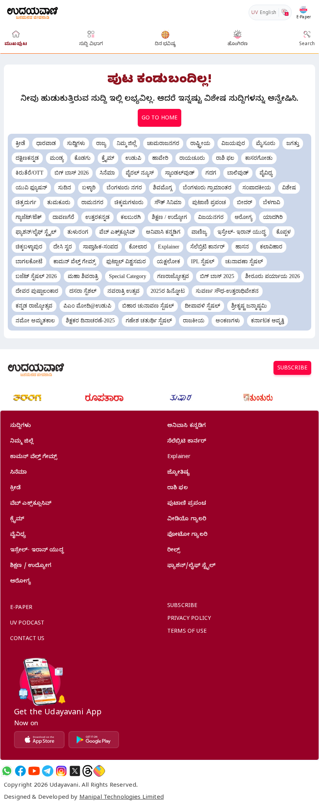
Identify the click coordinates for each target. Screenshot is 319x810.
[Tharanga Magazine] (27, 397)
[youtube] (34, 771)
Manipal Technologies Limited (121, 798)
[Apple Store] (39, 739)
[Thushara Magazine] (180, 397)
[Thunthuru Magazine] (257, 397)
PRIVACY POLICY (189, 619)
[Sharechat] (99, 771)
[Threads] (87, 771)
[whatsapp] (7, 771)
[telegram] (47, 771)
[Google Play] (94, 739)
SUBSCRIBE (292, 369)
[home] (32, 12)
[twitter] (75, 771)
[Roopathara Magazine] (104, 397)
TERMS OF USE (187, 632)
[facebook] (20, 771)
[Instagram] (61, 771)
